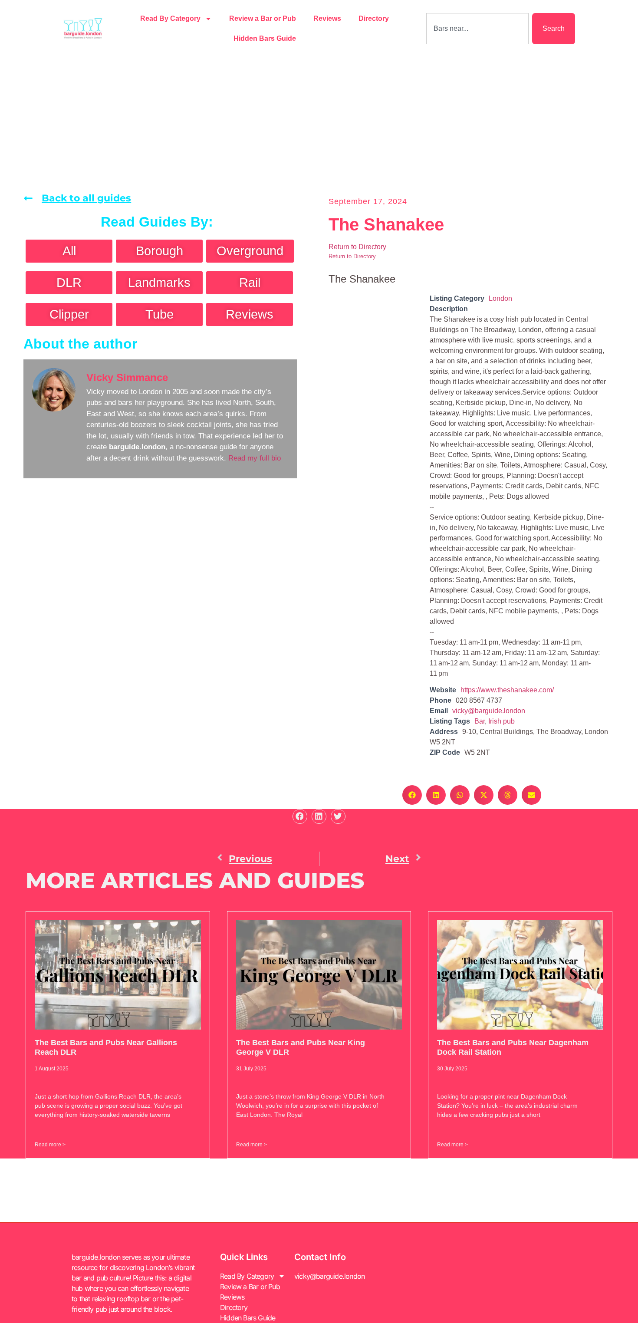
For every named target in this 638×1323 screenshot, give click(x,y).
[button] (412, 795)
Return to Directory (357, 246)
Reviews (327, 18)
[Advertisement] (319, 122)
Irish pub (501, 721)
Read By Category (170, 18)
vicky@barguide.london (488, 710)
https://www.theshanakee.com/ (507, 690)
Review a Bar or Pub (262, 18)
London (500, 298)
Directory (373, 18)
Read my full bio (254, 458)
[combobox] (477, 28)
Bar (479, 721)
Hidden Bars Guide (264, 38)
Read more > (50, 1145)
